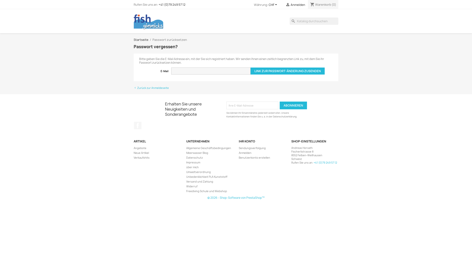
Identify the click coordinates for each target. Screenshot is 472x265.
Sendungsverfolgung (252, 148)
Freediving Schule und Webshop (206, 191)
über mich (192, 167)
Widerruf (191, 186)
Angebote (140, 148)
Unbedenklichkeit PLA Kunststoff (206, 177)
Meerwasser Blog (197, 153)
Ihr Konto (247, 141)
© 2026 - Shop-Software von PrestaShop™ (236, 198)
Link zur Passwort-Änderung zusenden (287, 71)
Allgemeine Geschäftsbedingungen (208, 148)
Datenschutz (194, 157)
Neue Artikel (141, 153)
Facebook (137, 125)
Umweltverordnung (198, 172)
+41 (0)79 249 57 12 (172, 5)
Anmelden (245, 153)
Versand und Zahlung (199, 181)
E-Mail (165, 71)
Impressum (193, 162)
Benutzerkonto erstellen (254, 157)
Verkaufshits (142, 157)
